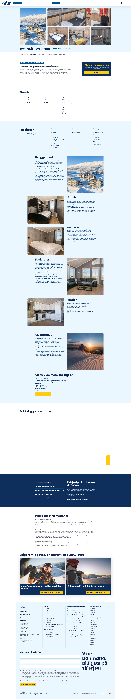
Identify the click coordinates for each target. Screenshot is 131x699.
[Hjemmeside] (6, 3)
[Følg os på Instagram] (46, 693)
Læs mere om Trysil (43, 394)
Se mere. (66, 545)
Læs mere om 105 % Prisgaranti (97, 592)
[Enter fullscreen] (108, 463)
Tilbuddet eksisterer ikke (97, 65)
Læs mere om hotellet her (26, 76)
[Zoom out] (108, 460)
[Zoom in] (108, 457)
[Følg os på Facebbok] (41, 693)
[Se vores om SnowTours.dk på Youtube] (43, 693)
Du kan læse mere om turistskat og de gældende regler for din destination (53, 537)
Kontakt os (97, 72)
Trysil (66, 48)
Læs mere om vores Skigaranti (51, 592)
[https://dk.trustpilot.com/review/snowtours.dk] (33, 693)
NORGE (69, 48)
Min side (125, 3)
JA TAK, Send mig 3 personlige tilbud (77, 499)
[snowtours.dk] (22, 607)
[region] (65, 441)
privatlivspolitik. (63, 681)
